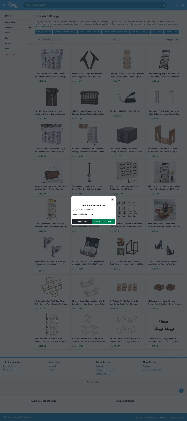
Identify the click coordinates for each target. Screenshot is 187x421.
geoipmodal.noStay (82, 221)
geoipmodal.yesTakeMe (103, 221)
